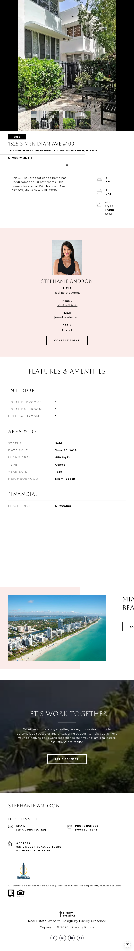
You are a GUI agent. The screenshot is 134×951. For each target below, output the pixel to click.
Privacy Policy (82, 927)
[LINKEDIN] (71, 938)
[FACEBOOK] (53, 938)
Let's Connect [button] (67, 759)
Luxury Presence (92, 921)
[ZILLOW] (80, 938)
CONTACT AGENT (67, 340)
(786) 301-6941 (67, 305)
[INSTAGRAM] (62, 938)
